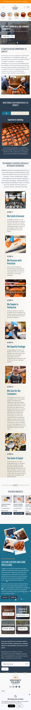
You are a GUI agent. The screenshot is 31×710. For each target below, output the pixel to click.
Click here (8, 614)
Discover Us (23, 615)
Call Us (5, 597)
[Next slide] (26, 132)
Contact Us (8, 37)
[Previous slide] (5, 132)
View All (23, 628)
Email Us (13, 597)
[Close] (29, 694)
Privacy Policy (17, 703)
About (3, 691)
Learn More (8, 628)
